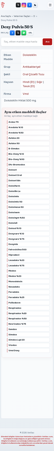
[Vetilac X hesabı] (18, 5)
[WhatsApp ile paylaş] (23, 32)
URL (30, 33)
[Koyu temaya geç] (35, 5)
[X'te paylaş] (18, 32)
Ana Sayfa (6, 16)
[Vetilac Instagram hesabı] (24, 5)
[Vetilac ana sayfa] (2, 5)
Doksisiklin (29, 55)
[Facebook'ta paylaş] (12, 32)
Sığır (39, 82)
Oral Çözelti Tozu (33, 74)
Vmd (26, 93)
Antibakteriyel (31, 66)
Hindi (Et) (29, 82)
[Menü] (50, 5)
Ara (47, 41)
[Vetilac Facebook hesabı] (29, 5)
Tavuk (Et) (29, 86)
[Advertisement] (25, 387)
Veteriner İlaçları (22, 16)
